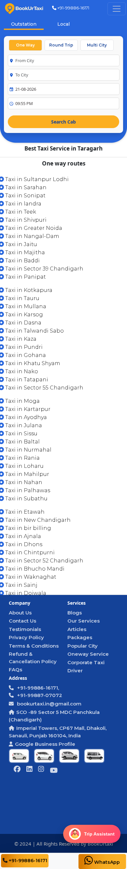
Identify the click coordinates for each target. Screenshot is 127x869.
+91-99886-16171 (72, 7)
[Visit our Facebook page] (17, 770)
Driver (75, 670)
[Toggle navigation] (116, 8)
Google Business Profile (45, 744)
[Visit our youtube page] (54, 771)
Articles (76, 629)
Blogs (74, 613)
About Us (20, 613)
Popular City (82, 646)
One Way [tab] (25, 45)
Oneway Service (88, 654)
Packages (79, 637)
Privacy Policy (26, 637)
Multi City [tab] (97, 45)
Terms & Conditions (34, 646)
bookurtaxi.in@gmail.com (48, 704)
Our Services (83, 621)
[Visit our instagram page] (41, 770)
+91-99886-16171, (37, 688)
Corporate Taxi (86, 662)
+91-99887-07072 (39, 695)
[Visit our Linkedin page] (29, 770)
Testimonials (25, 629)
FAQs (15, 669)
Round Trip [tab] (61, 45)
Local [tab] (63, 24)
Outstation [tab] (23, 24)
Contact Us (22, 621)
